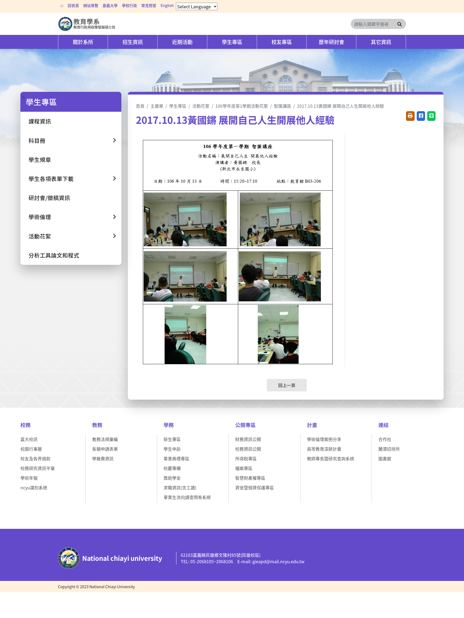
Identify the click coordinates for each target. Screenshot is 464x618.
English (167, 5)
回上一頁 (286, 385)
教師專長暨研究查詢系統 (330, 458)
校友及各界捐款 (35, 458)
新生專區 (172, 439)
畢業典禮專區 (176, 458)
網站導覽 (90, 5)
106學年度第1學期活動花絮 (241, 106)
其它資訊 (381, 42)
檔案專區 (243, 468)
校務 (25, 425)
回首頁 (73, 5)
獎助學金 (172, 478)
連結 (383, 425)
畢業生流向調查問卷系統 (187, 497)
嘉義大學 (110, 5)
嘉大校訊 (29, 439)
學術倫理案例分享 (324, 439)
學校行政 (129, 5)
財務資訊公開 (248, 439)
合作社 (384, 439)
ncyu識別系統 (33, 487)
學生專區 (232, 42)
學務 (169, 425)
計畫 (312, 425)
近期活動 (182, 42)
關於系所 (83, 42)
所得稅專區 (246, 458)
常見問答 (148, 5)
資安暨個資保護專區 (254, 487)
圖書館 (384, 458)
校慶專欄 (172, 468)
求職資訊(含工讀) (180, 487)
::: (61, 5)
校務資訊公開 (248, 449)
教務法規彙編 (105, 439)
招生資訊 (132, 42)
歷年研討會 (331, 42)
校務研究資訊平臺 (37, 468)
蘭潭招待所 (389, 449)
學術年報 (29, 478)
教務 (97, 425)
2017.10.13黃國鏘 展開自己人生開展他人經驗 (340, 106)
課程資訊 (39, 121)
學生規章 (39, 160)
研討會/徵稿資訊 (49, 198)
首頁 (140, 106)
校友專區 (281, 42)
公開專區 (245, 425)
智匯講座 (282, 106)
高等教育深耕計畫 (324, 449)
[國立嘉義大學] (87, 24)
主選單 (156, 106)
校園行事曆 (31, 449)
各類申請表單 (105, 449)
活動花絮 (200, 106)
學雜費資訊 (103, 458)
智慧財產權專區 (250, 478)
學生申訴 (172, 449)
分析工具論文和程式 (53, 255)
